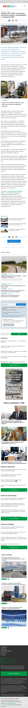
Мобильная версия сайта (7, 662)
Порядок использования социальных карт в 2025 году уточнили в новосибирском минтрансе (13, 104)
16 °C (8, 1)
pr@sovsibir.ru (18, 690)
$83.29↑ (12, 1)
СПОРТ (4, 627)
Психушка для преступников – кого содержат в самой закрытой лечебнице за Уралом (13, 316)
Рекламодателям (6, 651)
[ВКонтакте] (9, 20)
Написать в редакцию (14, 673)
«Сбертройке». (16, 69)
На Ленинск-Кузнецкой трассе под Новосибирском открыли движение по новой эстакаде (12, 559)
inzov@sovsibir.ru (19, 689)
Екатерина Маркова (14, 24)
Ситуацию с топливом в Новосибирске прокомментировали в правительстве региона (13, 584)
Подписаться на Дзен (8, 324)
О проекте (4, 647)
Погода (3, 655)
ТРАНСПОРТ (10, 274)
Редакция (4, 649)
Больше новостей (14, 365)
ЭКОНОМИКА (4, 603)
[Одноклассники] (13, 20)
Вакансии (4, 653)
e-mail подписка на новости (9, 658)
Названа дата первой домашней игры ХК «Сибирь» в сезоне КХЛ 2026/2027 (11, 608)
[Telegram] (16, 20)
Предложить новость (14, 241)
